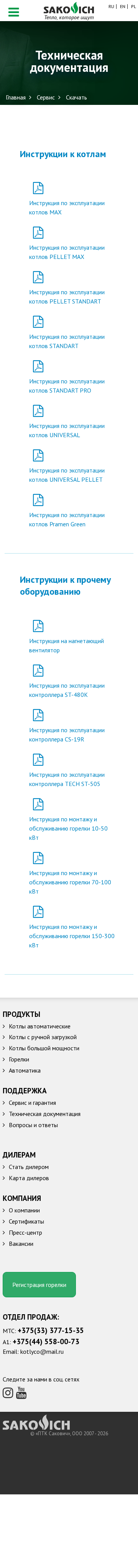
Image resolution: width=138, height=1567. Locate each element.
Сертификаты (26, 1221)
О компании (24, 1210)
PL (133, 6)
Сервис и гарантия (32, 1102)
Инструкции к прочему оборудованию (65, 585)
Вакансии (21, 1243)
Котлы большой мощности (44, 1048)
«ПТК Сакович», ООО (60, 1433)
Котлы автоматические (40, 1026)
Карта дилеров (29, 1178)
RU (111, 6)
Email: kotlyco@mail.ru (33, 1351)
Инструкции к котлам (63, 154)
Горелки (19, 1059)
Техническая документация (44, 1114)
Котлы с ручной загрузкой (43, 1037)
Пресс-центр (25, 1232)
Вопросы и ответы (33, 1125)
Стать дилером (29, 1167)
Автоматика (25, 1070)
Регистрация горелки (39, 1284)
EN (122, 6)
